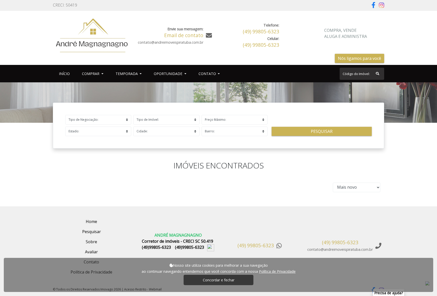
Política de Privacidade (277, 271)
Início (65, 73)
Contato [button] (208, 73)
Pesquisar (322, 131)
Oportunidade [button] (168, 73)
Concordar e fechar (218, 280)
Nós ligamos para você (359, 58)
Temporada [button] (127, 73)
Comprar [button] (91, 73)
